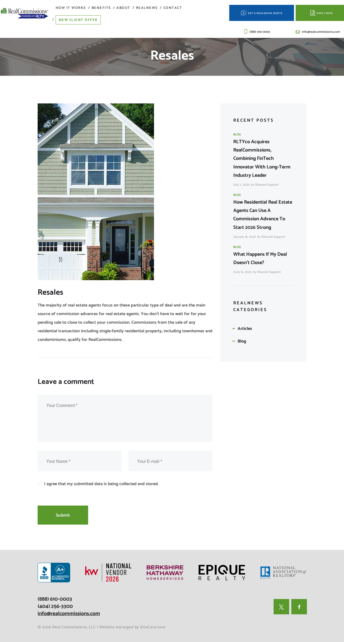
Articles (245, 328)
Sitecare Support (267, 184)
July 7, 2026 (241, 184)
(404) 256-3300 (55, 606)
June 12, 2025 (242, 272)
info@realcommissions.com (69, 613)
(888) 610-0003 (55, 599)
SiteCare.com (153, 627)
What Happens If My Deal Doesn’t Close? (260, 258)
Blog (237, 134)
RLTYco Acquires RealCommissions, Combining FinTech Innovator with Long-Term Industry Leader (262, 158)
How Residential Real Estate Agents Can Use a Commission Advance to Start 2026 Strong (262, 214)
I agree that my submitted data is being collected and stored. (101, 484)
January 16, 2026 (244, 236)
